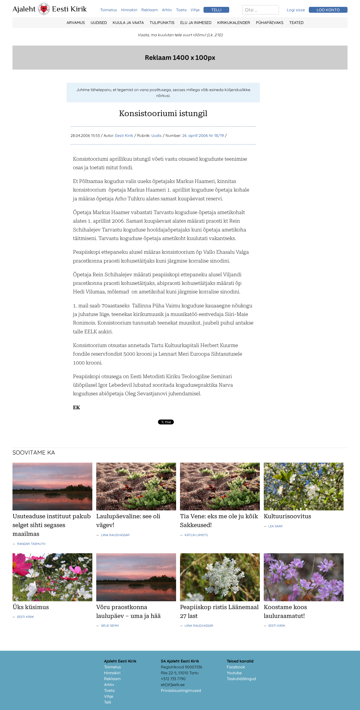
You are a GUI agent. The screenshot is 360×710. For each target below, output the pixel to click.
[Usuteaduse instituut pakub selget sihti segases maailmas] (52, 508)
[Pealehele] (44, 13)
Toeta (181, 9)
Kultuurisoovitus (287, 516)
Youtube (234, 672)
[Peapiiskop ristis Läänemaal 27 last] (220, 599)
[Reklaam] (180, 68)
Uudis (156, 135)
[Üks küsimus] (52, 599)
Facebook (236, 666)
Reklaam (149, 9)
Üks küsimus (30, 607)
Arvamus (76, 22)
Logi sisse (296, 9)
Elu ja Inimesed (195, 22)
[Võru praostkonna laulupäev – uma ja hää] (136, 599)
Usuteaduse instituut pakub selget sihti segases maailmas (51, 525)
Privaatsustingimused (181, 690)
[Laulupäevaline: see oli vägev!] (136, 508)
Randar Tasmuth (31, 544)
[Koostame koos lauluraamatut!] (304, 599)
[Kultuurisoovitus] (304, 508)
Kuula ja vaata (128, 22)
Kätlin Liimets (196, 535)
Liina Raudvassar (115, 535)
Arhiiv (167, 9)
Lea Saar (275, 526)
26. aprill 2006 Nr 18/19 (203, 135)
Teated (296, 22)
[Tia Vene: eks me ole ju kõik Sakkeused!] (220, 508)
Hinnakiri (129, 9)
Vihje (195, 9)
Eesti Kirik (69, 8)
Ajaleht (24, 8)
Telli (107, 702)
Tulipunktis (162, 22)
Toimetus (108, 9)
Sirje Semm (110, 625)
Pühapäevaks (269, 22)
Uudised (99, 22)
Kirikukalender (233, 22)
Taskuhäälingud (241, 678)
